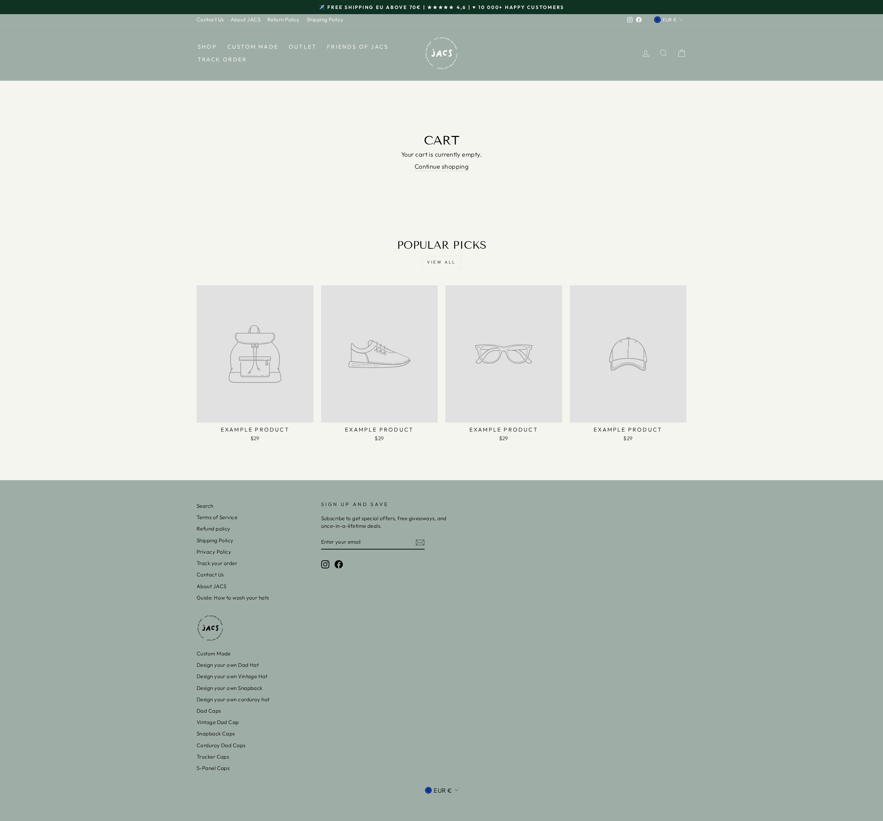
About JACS (246, 19)
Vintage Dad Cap (218, 722)
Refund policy (213, 528)
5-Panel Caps (213, 768)
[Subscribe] (420, 542)
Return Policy (283, 19)
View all (441, 262)
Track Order (222, 59)
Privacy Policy (214, 551)
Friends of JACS (357, 46)
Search (205, 506)
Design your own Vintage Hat (232, 676)
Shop (207, 46)
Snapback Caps (216, 733)
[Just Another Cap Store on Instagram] (325, 564)
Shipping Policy (325, 19)
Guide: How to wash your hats (233, 597)
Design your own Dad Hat (228, 665)
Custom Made (252, 46)
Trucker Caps (213, 756)
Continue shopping (442, 166)
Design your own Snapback (229, 688)
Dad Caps (209, 711)
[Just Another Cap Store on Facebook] (339, 564)
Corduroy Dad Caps (221, 745)
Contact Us (210, 19)
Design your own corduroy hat (233, 699)
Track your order (217, 563)
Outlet (303, 46)
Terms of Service (217, 517)
